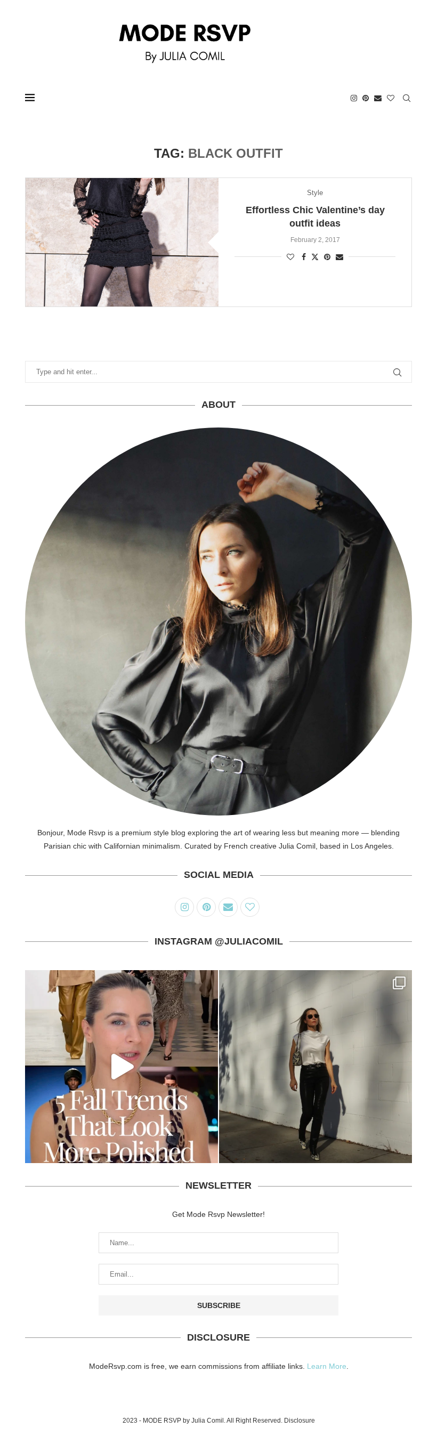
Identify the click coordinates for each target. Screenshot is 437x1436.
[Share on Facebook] (304, 257)
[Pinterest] (365, 98)
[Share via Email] (339, 257)
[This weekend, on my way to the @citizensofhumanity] (315, 1066)
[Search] (406, 98)
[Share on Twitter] (315, 256)
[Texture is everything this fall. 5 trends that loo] (121, 1066)
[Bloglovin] (390, 98)
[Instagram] (354, 98)
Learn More (326, 1366)
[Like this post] (290, 257)
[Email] (378, 98)
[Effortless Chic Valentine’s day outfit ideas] (122, 242)
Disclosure (299, 1420)
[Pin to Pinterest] (327, 257)
